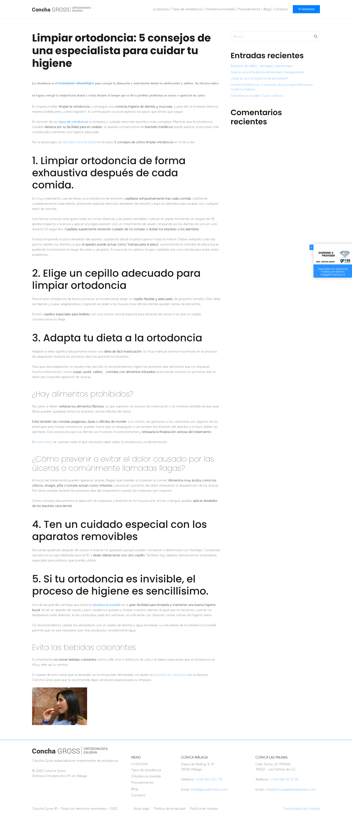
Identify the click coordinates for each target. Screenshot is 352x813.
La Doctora (139, 764)
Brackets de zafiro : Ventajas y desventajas (261, 66)
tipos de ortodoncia (73, 122)
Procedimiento (142, 783)
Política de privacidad (169, 809)
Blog (134, 789)
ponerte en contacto (170, 675)
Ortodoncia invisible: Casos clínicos (257, 96)
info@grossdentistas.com (209, 789)
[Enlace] (61, 9)
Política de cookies (204, 809)
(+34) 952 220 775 (209, 779)
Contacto (138, 795)
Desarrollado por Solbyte (302, 809)
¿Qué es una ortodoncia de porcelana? (259, 78)
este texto (44, 442)
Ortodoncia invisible (146, 776)
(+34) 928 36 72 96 (284, 779)
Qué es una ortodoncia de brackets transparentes (267, 72)
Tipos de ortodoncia (146, 770)
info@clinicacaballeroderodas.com (290, 789)
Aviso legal (141, 809)
